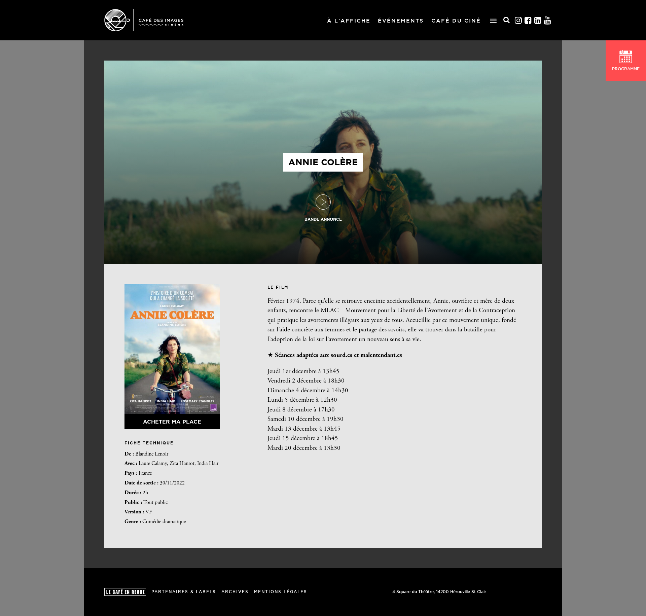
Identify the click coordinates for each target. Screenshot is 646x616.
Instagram (518, 20)
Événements (401, 20)
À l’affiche (348, 20)
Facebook (528, 20)
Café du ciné (456, 20)
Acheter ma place (172, 422)
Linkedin (538, 20)
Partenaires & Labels (183, 591)
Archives (235, 591)
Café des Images (143, 20)
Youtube (548, 20)
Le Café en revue (125, 592)
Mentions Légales (280, 591)
